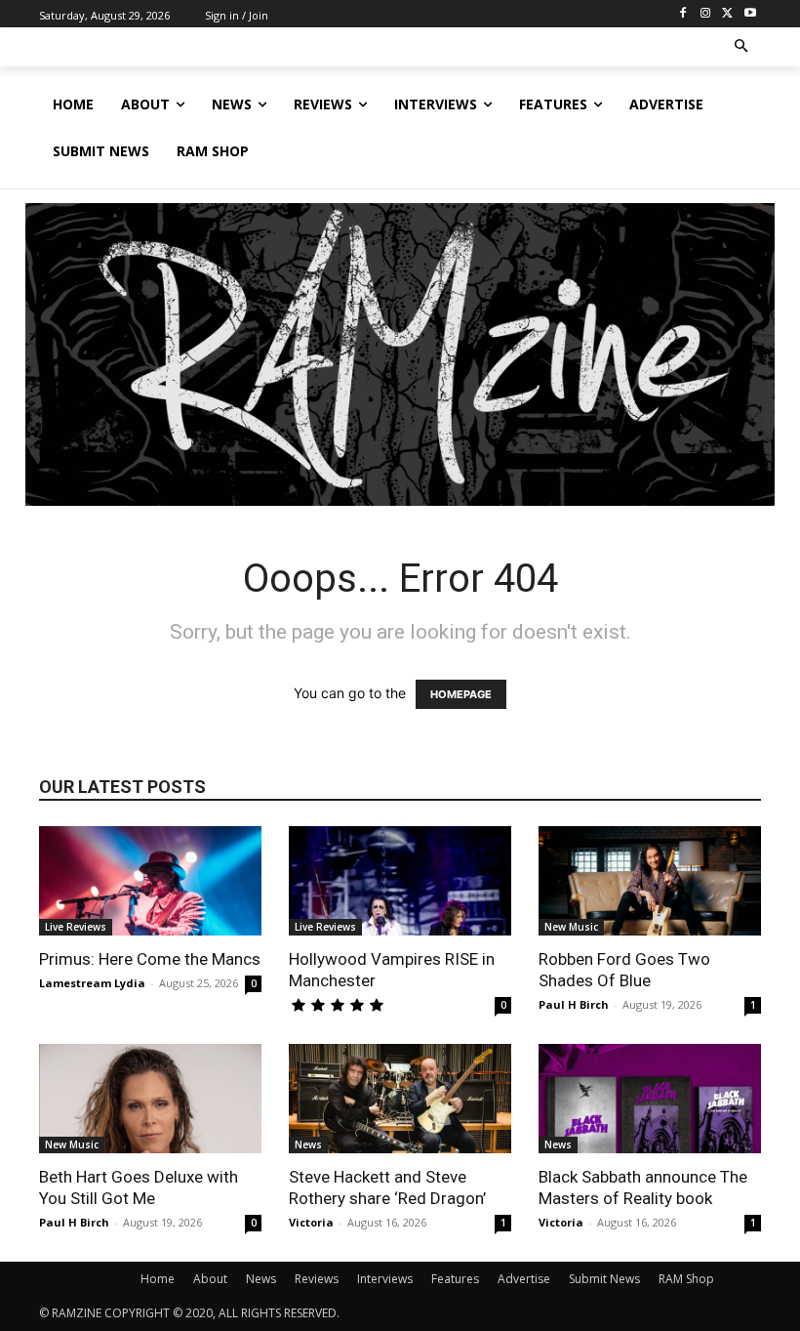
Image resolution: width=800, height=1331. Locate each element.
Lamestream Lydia (92, 983)
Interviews (385, 1278)
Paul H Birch (574, 1004)
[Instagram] (706, 14)
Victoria (311, 1222)
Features (455, 1278)
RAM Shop (686, 1278)
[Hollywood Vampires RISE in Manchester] (400, 881)
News (308, 1144)
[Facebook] (683, 14)
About (210, 1278)
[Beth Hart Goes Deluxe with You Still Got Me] (150, 1098)
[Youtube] (750, 14)
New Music (571, 927)
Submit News (604, 1278)
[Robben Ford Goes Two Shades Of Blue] (650, 881)
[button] (742, 47)
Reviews (317, 1278)
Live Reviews (75, 927)
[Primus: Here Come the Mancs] (150, 881)
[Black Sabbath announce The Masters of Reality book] (650, 1098)
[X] (727, 14)
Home (157, 1278)
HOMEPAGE (461, 694)
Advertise (524, 1278)
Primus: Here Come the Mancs (149, 959)
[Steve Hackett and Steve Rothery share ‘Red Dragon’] (400, 1098)
